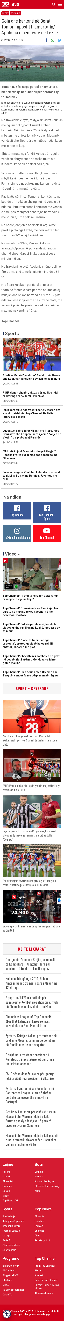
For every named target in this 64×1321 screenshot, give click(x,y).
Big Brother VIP (11, 1265)
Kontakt (39, 1275)
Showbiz (39, 1216)
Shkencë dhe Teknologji (47, 1186)
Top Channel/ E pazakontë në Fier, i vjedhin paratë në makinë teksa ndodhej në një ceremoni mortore (30, 612)
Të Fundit (15, 13)
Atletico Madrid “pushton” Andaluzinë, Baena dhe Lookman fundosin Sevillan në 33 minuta (31, 379)
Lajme (8, 1164)
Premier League (11, 1230)
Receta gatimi (42, 1240)
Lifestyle (39, 1221)
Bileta (38, 1270)
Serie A (6, 1240)
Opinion (39, 1171)
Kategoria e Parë (11, 1226)
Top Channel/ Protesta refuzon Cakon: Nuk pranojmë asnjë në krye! (30, 597)
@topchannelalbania (18, 537)
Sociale (6, 1191)
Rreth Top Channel (45, 1265)
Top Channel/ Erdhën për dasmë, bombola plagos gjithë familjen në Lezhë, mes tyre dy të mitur (31, 628)
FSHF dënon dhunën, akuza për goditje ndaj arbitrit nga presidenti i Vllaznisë (30, 396)
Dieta (37, 1235)
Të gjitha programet (13, 1289)
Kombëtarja (9, 1216)
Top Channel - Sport (47, 517)
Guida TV (7, 1294)
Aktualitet (8, 1181)
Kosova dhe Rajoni (44, 1181)
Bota (39, 1164)
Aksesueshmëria (44, 1293)
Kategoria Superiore (13, 1221)
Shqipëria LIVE (10, 1275)
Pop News (43, 1209)
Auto (37, 1191)
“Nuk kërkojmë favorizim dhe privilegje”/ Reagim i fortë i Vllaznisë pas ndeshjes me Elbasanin (30, 457)
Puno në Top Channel (46, 1280)
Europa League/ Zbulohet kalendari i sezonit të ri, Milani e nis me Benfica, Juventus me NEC (31, 478)
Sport (5, 13)
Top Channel (17, 515)
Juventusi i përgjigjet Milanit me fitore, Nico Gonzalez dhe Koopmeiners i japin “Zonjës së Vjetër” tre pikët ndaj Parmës (32, 436)
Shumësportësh (11, 1245)
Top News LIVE (10, 1200)
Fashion (39, 1226)
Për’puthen (9, 1270)
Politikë (6, 1171)
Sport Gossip (9, 1250)
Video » (12, 554)
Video (6, 1195)
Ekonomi (7, 1186)
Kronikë (7, 1176)
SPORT (15, 4)
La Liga (6, 1235)
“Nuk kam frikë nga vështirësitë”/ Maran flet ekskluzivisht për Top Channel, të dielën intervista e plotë (31, 415)
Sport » (12, 333)
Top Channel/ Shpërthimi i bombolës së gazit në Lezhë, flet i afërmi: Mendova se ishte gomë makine (31, 659)
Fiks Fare (7, 1280)
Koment (39, 1176)
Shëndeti (39, 1230)
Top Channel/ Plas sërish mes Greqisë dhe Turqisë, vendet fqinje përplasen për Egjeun (31, 673)
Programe (11, 1258)
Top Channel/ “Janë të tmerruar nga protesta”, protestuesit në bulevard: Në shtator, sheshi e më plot (28, 644)
